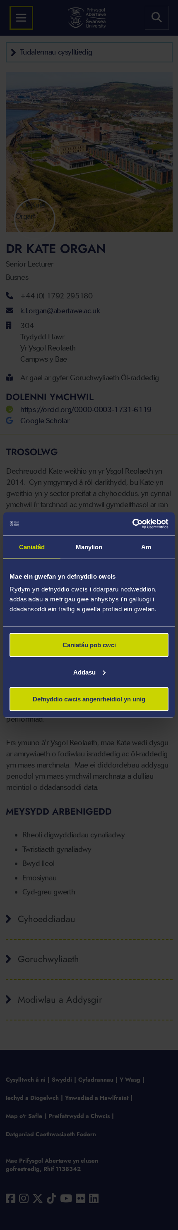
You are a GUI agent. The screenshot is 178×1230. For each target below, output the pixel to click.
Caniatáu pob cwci (89, 644)
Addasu (84, 671)
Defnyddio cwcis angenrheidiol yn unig (89, 699)
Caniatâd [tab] (32, 546)
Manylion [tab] (89, 546)
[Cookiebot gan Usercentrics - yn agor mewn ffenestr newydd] (132, 524)
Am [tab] (146, 546)
